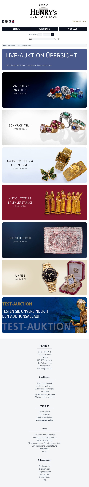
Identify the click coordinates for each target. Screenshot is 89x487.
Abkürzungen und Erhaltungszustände (44, 443)
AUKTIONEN (44, 29)
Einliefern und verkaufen (44, 435)
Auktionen (12, 45)
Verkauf (44, 405)
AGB (44, 480)
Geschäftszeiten (44, 354)
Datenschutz (44, 477)
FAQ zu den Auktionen (44, 397)
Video (44, 451)
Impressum (44, 474)
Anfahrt (44, 357)
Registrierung (44, 466)
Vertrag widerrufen (44, 420)
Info (44, 428)
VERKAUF (72, 29)
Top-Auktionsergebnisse (44, 394)
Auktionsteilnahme (44, 383)
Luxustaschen (44, 366)
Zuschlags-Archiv (44, 368)
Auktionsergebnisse (44, 386)
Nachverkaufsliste (44, 417)
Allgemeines (44, 460)
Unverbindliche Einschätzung (44, 446)
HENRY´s (16, 29)
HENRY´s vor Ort (44, 360)
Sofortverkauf (44, 412)
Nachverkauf (44, 414)
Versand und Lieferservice (44, 437)
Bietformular (44, 469)
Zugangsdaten (44, 471)
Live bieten (44, 391)
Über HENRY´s (44, 352)
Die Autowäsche (45, 363)
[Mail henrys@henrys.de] (10, 21)
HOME (5, 45)
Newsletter (44, 448)
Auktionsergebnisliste (44, 389)
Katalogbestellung (44, 440)
